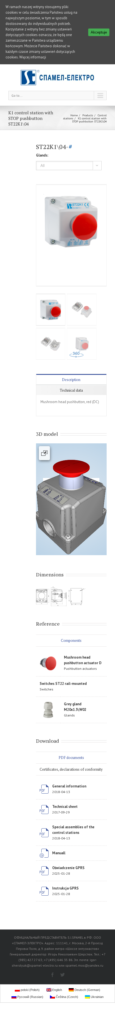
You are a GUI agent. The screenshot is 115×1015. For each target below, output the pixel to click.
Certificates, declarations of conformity (71, 769)
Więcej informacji (32, 57)
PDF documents (71, 757)
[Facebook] (52, 975)
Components (71, 640)
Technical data (71, 390)
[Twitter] (62, 975)
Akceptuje (99, 32)
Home (74, 115)
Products (87, 115)
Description (71, 379)
